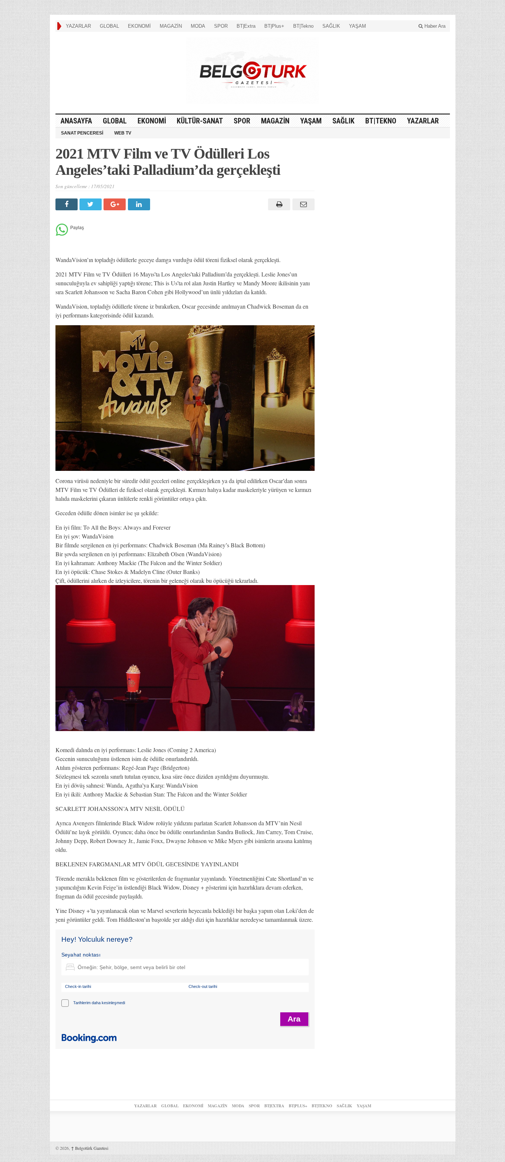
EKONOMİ (139, 26)
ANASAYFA (76, 120)
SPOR (221, 26)
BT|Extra (246, 26)
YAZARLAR (78, 26)
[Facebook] (67, 204)
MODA (198, 26)
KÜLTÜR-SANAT (200, 120)
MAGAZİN (171, 26)
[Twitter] (91, 204)
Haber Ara (434, 26)
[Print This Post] (278, 204)
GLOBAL (109, 26)
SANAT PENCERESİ (82, 133)
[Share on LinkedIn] (140, 204)
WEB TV (122, 133)
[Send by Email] (302, 204)
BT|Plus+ (274, 26)
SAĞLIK (331, 26)
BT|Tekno (303, 26)
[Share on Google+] (116, 204)
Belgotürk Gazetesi (89, 1148)
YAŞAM (357, 26)
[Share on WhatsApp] (61, 233)
